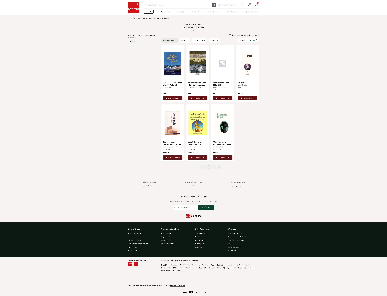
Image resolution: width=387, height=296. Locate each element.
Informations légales (235, 233)
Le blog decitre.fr (167, 244)
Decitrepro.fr (199, 244)
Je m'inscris (206, 207)
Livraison (131, 237)
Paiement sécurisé (134, 240)
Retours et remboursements (138, 244)
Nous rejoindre (200, 240)
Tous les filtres (168, 40)
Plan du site (232, 250)
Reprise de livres (167, 237)
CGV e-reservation (234, 247)
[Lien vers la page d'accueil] (133, 7)
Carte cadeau (166, 233)
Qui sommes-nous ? (202, 233)
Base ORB (198, 247)
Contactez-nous (237, 186)
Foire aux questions (135, 233)
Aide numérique (133, 247)
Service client (133, 250)
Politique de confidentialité (237, 237)
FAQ (193, 186)
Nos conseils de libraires (149, 186)
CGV (229, 244)
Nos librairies (199, 237)
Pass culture (166, 240)
